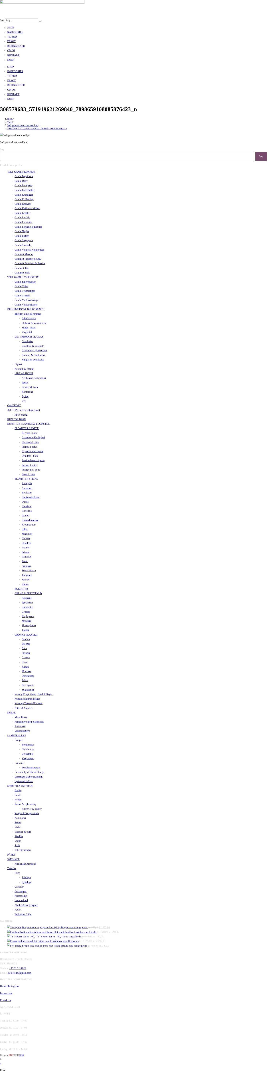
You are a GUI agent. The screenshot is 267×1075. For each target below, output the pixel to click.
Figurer (18, 364)
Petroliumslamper (31, 767)
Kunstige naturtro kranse (27, 698)
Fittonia (26, 653)
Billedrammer (29, 318)
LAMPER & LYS (16, 735)
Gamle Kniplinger (24, 194)
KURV (10, 59)
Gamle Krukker (23, 213)
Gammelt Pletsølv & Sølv (28, 258)
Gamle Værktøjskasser (26, 304)
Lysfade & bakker (24, 781)
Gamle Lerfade (22, 217)
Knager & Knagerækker (27, 813)
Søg (2, 20)
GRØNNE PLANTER (26, 634)
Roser (25, 561)
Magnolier (27, 533)
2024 (21, 1055)
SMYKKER (13, 859)
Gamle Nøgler (22, 231)
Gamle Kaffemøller (25, 190)
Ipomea (25, 515)
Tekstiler (11, 868)
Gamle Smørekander (25, 281)
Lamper (19, 740)
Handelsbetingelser (9, 986)
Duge (17, 873)
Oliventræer (28, 676)
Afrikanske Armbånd (25, 863)
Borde (18, 795)
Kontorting (27, 391)
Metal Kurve (21, 717)
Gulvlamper (28, 749)
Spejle (18, 841)
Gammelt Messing (24, 254)
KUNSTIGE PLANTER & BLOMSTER (28, 424)
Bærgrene (27, 598)
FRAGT (11, 41)
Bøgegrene (27, 602)
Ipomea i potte (29, 446)
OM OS (11, 50)
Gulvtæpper (21, 891)
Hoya (24, 662)
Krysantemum (29, 524)
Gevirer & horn (30, 387)
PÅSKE (11, 854)
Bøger (25, 382)
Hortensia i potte (30, 442)
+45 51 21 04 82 (17, 968)
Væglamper (28, 758)
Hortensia (27, 510)
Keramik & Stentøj (24, 369)
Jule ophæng (21, 414)
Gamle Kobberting (24, 199)
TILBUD (12, 36)
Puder (18, 909)
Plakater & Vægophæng (34, 323)
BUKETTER (21, 589)
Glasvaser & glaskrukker (34, 350)
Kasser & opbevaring (25, 804)
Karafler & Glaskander (33, 355)
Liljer (25, 529)
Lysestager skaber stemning (29, 776)
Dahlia (25, 501)
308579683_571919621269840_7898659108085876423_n (37, 128)
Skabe (18, 827)
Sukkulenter (28, 689)
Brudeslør (27, 492)
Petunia (25, 552)
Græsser (26, 611)
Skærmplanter (29, 625)
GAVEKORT (14, 405)
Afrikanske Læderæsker (34, 378)
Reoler (18, 822)
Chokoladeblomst (31, 497)
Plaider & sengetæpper (26, 905)
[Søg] (40, 21)
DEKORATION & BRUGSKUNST (25, 309)
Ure (24, 401)
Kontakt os (5, 1000)
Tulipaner (27, 575)
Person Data (6, 993)
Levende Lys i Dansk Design (29, 772)
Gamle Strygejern (24, 240)
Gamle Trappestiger (25, 290)
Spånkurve (20, 726)
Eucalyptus (27, 607)
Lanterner (20, 763)
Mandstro (26, 621)
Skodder (19, 836)
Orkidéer (26, 543)
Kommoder (20, 818)
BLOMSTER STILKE (26, 478)
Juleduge (26, 877)
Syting (25, 396)
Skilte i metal (29, 327)
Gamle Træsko (22, 295)
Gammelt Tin (21, 268)
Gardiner (19, 886)
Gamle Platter (22, 236)
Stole (17, 845)
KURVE (11, 712)
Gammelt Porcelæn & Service (30, 263)
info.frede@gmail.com (19, 972)
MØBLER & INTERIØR (20, 786)
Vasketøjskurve (22, 730)
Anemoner (27, 488)
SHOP (10, 27)
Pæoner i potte (29, 465)
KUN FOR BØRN (16, 419)
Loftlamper (27, 753)
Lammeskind (21, 900)
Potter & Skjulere (24, 708)
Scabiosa (26, 566)
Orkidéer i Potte (30, 456)
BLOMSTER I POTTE (27, 428)
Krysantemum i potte (32, 451)
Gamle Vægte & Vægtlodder (29, 249)
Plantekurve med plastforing (29, 721)
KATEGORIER (15, 32)
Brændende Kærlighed (33, 437)
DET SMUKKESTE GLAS (29, 336)
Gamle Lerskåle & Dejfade (28, 226)
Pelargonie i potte (31, 469)
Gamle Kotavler (23, 204)
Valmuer (26, 579)
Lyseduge (26, 882)
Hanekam (26, 506)
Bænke (18, 790)
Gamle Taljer (21, 286)
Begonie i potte (29, 433)
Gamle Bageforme (24, 176)
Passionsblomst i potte (33, 460)
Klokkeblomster (30, 520)
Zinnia (25, 584)
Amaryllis (27, 483)
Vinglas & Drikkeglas (33, 359)
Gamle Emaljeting (24, 185)
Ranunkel (26, 556)
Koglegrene (28, 616)
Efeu (24, 648)
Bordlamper (28, 744)
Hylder (18, 799)
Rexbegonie (28, 685)
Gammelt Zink (22, 272)
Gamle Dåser (21, 181)
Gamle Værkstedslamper (27, 300)
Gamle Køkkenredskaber (27, 208)
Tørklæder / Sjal (23, 914)
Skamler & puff (23, 831)
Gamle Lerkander (24, 222)
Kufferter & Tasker (32, 809)
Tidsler (25, 630)
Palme (25, 680)
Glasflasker (27, 341)
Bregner (26, 643)
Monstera (26, 671)
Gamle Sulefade (23, 245)
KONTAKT (13, 55)
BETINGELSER (16, 46)
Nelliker (26, 538)
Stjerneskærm (29, 570)
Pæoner (25, 547)
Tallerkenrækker (23, 850)
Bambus (26, 639)
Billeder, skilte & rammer (28, 313)
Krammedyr (21, 895)
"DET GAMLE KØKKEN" (21, 171)
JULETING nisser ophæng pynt (23, 410)
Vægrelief (27, 332)
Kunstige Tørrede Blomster (29, 703)
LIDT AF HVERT (24, 373)
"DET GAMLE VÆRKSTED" (23, 277)
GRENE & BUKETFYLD (28, 593)
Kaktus (25, 666)
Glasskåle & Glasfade (33, 346)
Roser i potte (28, 474)
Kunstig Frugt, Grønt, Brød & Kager (33, 694)
